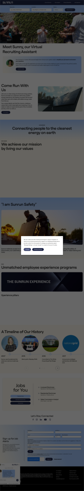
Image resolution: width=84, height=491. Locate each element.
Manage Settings (38, 249)
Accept (27, 249)
